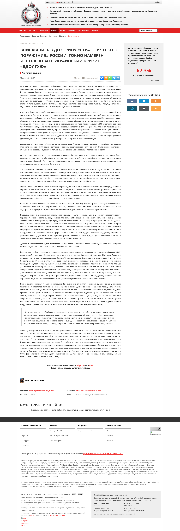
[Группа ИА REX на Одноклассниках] (156, 101)
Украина (97, 395)
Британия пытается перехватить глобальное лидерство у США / (90, 24)
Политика (43, 36)
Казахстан (25, 446)
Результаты (155, 80)
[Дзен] (144, 108)
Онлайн (95, 31)
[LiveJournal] (132, 108)
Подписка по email (85, 431)
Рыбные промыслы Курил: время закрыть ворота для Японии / (88, 17)
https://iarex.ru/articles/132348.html (88, 391)
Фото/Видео (83, 31)
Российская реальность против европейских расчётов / (86, 21)
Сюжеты (71, 31)
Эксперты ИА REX (56, 431)
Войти (157, 2)
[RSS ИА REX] (156, 108)
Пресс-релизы (25, 36)
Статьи (54, 31)
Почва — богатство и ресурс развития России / (81, 7)
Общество (62, 36)
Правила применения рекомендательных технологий (103, 454)
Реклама (110, 441)
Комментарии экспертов (59, 436)
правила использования (57, 515)
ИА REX (33, 515)
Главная (23, 44)
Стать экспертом (56, 441)
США (92, 395)
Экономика (53, 36)
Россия (24, 431)
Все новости (32, 44)
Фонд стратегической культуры (42, 391)
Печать (77, 78)
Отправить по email (91, 78)
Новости (22, 31)
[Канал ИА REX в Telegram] (144, 101)
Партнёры (110, 436)
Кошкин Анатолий (34, 380)
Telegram (35, 36)
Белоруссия (26, 441)
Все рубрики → (73, 36)
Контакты (110, 431)
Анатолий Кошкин (82, 395)
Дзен (91, 365)
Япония (104, 395)
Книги (62, 31)
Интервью (44, 31)
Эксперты (33, 31)
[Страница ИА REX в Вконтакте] (132, 101)
